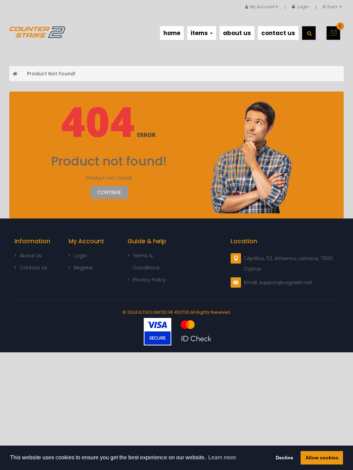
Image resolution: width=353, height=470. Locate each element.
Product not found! (51, 73)
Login (303, 7)
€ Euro (331, 6)
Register (83, 267)
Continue (109, 192)
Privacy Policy (149, 279)
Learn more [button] (222, 457)
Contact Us (33, 267)
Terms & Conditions (146, 261)
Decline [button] (284, 457)
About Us (31, 255)
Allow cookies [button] (322, 457)
